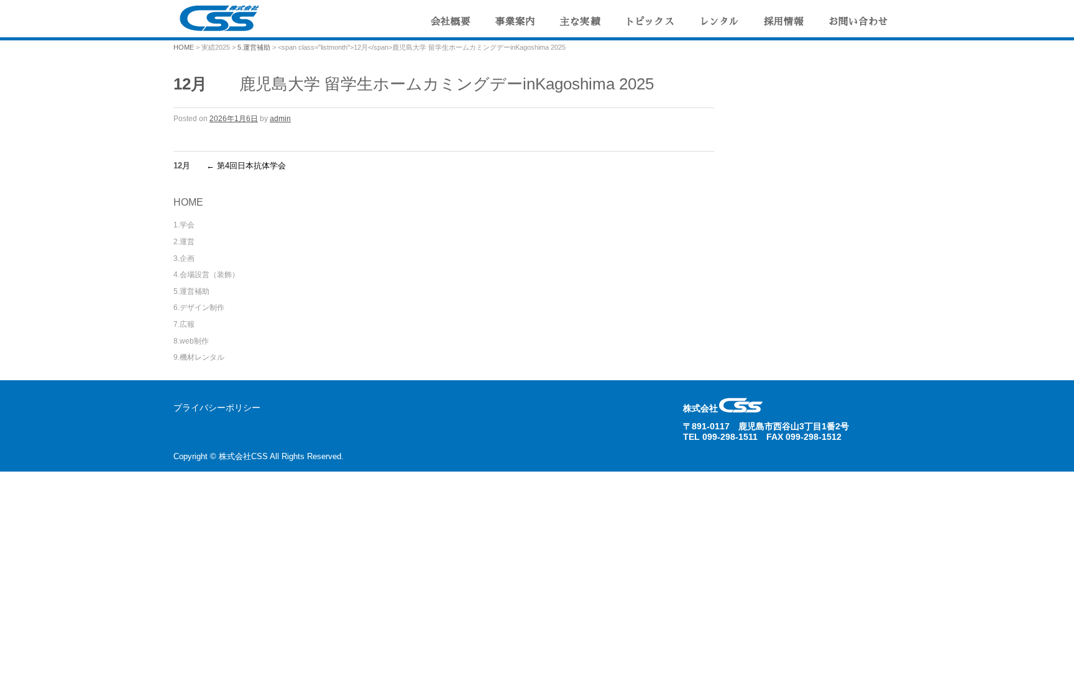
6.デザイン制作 (198, 307)
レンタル (719, 21)
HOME (183, 47)
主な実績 (580, 21)
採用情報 (784, 21)
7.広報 (184, 324)
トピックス (649, 21)
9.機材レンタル (198, 357)
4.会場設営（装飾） (206, 274)
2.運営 (184, 241)
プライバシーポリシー (216, 408)
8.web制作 (191, 341)
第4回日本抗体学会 (246, 165)
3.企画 (184, 258)
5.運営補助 (253, 47)
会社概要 (450, 21)
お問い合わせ (858, 21)
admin (280, 118)
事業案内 (515, 21)
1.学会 (184, 225)
